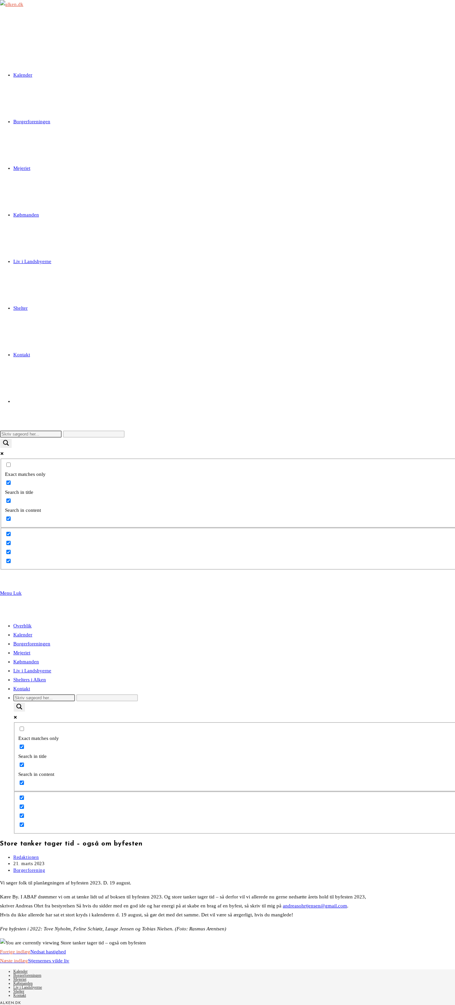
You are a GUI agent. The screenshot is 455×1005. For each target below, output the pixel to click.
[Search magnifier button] (6, 443)
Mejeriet (21, 652)
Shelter (18, 991)
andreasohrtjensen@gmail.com (315, 905)
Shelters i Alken (29, 679)
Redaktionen (26, 857)
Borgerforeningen (31, 643)
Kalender (22, 634)
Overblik (22, 625)
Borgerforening (29, 870)
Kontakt (21, 688)
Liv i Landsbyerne (32, 670)
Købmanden (26, 661)
